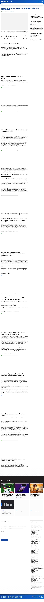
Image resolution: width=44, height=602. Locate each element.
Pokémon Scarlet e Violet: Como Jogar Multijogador (35, 511)
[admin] (1, 11)
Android (11, 11)
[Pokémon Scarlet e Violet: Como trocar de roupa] (22, 504)
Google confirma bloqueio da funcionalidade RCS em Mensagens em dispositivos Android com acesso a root (7, 512)
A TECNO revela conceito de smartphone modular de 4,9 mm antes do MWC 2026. (36, 17)
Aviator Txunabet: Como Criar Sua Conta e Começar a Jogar (7, 495)
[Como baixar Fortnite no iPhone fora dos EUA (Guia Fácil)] (22, 488)
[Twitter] (41, 1)
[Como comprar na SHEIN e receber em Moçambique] (36, 488)
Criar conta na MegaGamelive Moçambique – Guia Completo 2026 (36, 39)
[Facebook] (38, 1)
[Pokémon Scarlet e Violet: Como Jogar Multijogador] (36, 504)
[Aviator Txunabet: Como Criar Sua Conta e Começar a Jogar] (7, 488)
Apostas (31, 36)
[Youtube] (42, 1)
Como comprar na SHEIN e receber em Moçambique (35, 495)
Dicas (13, 11)
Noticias (31, 24)
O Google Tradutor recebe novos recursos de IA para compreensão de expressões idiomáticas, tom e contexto (36, 22)
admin (3, 11)
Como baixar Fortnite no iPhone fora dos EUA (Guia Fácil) (21, 495)
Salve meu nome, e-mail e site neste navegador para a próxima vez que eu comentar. (14, 526)
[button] (2, 4)
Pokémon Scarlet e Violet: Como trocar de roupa (21, 511)
